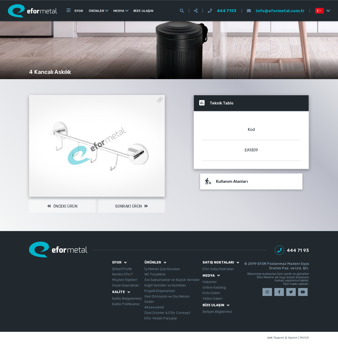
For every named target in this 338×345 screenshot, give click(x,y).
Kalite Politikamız (126, 304)
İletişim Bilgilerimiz (217, 312)
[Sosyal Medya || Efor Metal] (196, 11)
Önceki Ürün (64, 206)
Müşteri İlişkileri (124, 280)
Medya (118, 11)
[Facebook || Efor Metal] (279, 292)
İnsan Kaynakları (125, 285)
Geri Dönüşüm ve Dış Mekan (167, 296)
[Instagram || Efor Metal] (267, 292)
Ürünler (96, 11)
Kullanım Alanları (226, 181)
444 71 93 (298, 250)
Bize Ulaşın (143, 11)
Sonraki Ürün (129, 206)
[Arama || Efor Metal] (182, 11)
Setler (149, 302)
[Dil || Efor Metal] (320, 11)
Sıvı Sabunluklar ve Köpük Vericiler (172, 280)
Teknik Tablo (216, 102)
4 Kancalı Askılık (50, 72)
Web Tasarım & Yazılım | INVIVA (288, 337)
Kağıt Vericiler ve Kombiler (165, 285)
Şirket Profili (122, 269)
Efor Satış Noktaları (218, 269)
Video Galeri (212, 298)
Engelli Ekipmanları (159, 291)
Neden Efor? (122, 274)
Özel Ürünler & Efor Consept (167, 313)
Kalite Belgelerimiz (127, 298)
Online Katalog (214, 287)
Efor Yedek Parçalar (160, 318)
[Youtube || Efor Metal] (303, 292)
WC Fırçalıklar (155, 274)
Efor (78, 11)
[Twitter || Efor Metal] (291, 292)
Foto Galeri (211, 293)
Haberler (210, 282)
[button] (160, 99)
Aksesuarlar (154, 307)
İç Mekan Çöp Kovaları (162, 269)
